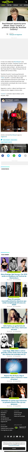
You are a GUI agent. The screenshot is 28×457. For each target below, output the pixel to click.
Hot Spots (3, 416)
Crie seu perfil (4, 426)
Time (2, 77)
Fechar (14, 448)
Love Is (3, 93)
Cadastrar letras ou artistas (7, 428)
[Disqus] (14, 191)
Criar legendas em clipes (6, 430)
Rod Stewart (17, 61)
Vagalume (7, 1)
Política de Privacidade (19, 416)
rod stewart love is (6, 142)
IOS (20, 428)
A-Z (21, 5)
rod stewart (6, 139)
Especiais (3, 414)
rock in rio (14, 139)
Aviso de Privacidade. (14, 445)
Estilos (16, 5)
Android (24, 428)
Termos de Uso (17, 414)
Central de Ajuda (18, 412)
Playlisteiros (3, 412)
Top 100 (9, 5)
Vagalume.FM (4, 421)
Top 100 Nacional (5, 418)
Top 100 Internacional (6, 420)
